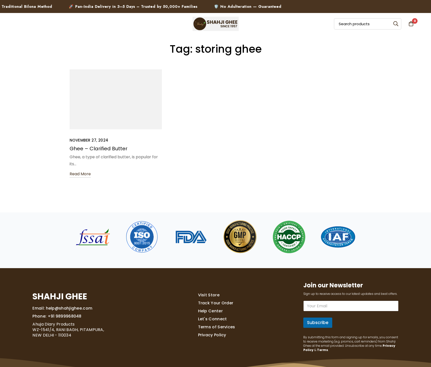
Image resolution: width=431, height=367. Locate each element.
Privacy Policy (212, 335)
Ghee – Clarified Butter (98, 148)
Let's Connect (212, 319)
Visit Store (208, 295)
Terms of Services (216, 327)
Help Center (210, 311)
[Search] (395, 23)
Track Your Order (215, 303)
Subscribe (317, 323)
